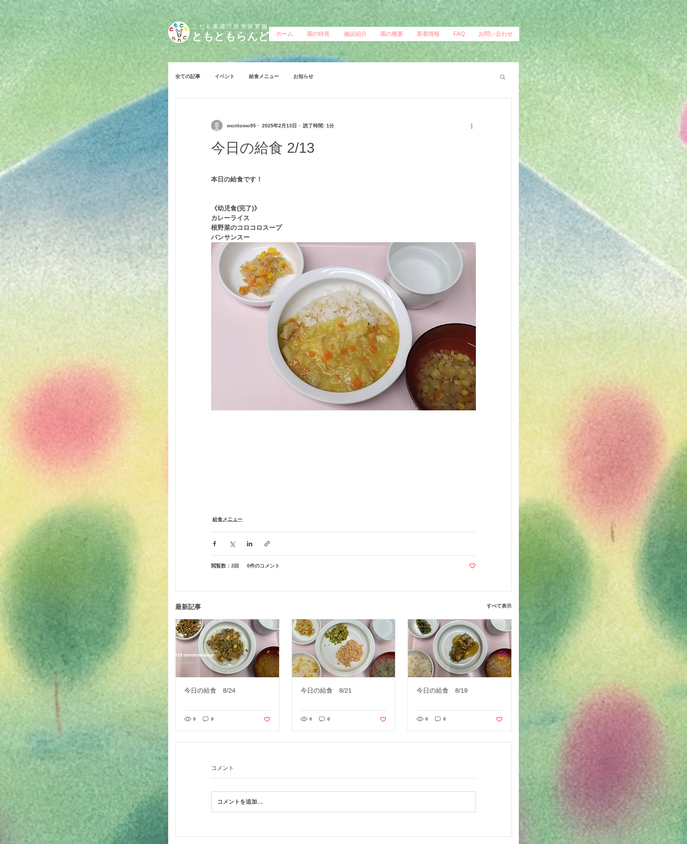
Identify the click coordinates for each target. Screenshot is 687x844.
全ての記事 (187, 76)
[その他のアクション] (471, 125)
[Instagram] (502, 655)
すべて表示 (499, 606)
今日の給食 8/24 (209, 690)
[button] (502, 76)
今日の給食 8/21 (326, 690)
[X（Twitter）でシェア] (232, 543)
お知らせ (303, 76)
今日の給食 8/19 (442, 690)
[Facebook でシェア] (214, 543)
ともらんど (241, 36)
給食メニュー (264, 76)
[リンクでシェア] (267, 543)
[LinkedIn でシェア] (249, 543)
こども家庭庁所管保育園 (230, 26)
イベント (225, 76)
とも (203, 36)
